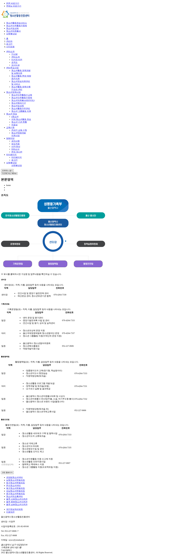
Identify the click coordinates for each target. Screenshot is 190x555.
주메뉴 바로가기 (13, 6)
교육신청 (10, 127)
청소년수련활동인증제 (16, 26)
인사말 (14, 54)
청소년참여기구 (18, 103)
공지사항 (15, 141)
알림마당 (10, 138)
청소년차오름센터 (14, 496)
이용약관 (10, 512)
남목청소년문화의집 (15, 480)
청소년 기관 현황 (19, 122)
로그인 (14, 160)
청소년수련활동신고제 (21, 95)
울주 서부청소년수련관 (16, 499)
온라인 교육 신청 (19, 130)
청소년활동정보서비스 (16, 23)
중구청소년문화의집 (15, 494)
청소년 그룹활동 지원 (21, 111)
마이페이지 (11, 155)
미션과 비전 (16, 60)
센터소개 (10, 51)
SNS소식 (15, 149)
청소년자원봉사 (13, 31)
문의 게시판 (16, 152)
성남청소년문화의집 (15, 491)
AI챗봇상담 (11, 34)
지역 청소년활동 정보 (21, 119)
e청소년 (14, 117)
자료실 (14, 125)
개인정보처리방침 (14, 509)
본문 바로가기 (12, 3)
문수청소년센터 (13, 485)
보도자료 (15, 144)
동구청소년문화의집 (15, 483)
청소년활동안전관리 (20, 108)
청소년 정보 (11, 114)
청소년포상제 (12, 28)
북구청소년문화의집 (15, 488)
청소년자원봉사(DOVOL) (23, 100)
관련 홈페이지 (7, 472)
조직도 (14, 62)
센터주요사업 (12, 68)
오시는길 (15, 65)
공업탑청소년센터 (14, 477)
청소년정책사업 (13, 92)
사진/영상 (15, 146)
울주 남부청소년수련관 (16, 504)
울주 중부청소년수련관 (16, 502)
